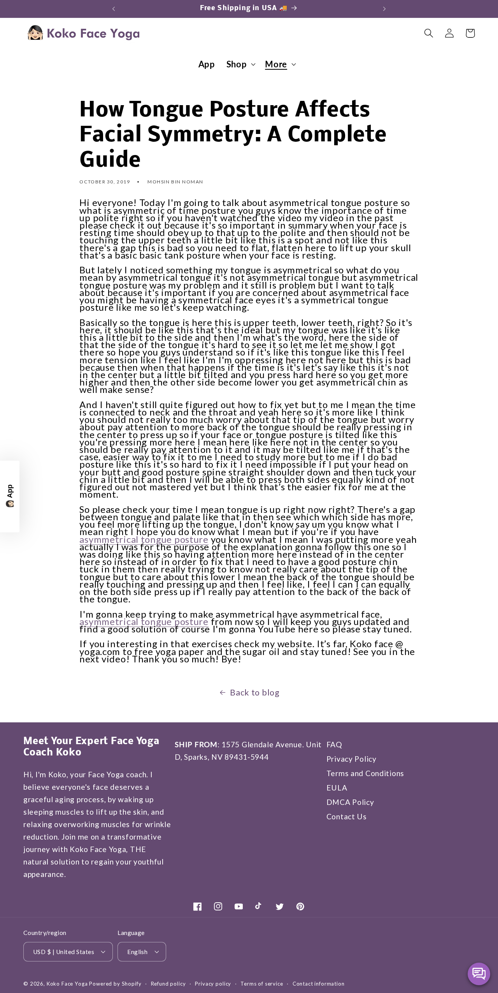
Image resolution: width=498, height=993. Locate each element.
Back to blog (255, 692)
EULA (336, 787)
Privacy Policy (351, 758)
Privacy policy (213, 984)
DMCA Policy (350, 802)
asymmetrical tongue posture (143, 538)
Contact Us (346, 816)
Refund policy (168, 984)
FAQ (334, 744)
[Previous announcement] (113, 8)
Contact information (319, 984)
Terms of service (261, 984)
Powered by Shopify (115, 984)
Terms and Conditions (365, 773)
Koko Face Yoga (67, 984)
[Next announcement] (384, 8)
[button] (240, 64)
